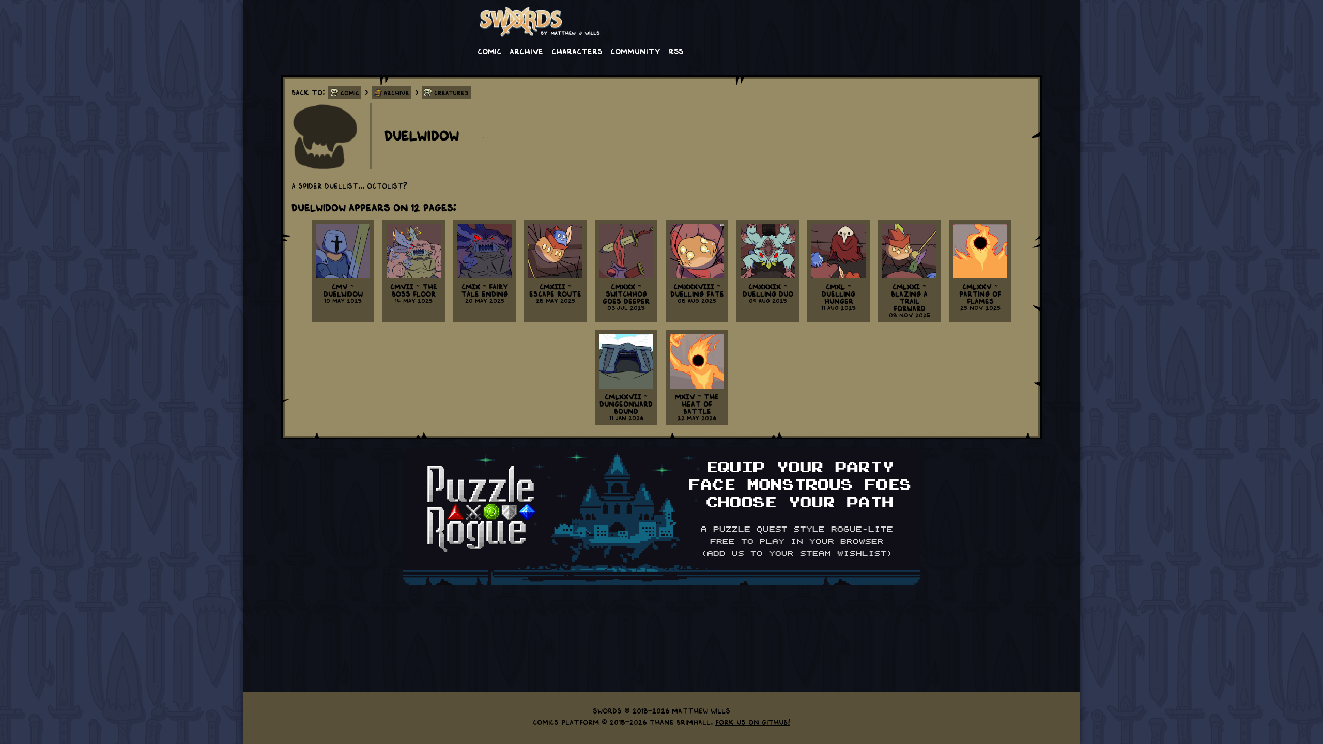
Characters (576, 51)
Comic (489, 51)
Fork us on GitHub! (752, 721)
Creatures (451, 92)
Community (635, 51)
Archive (526, 51)
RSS (676, 51)
